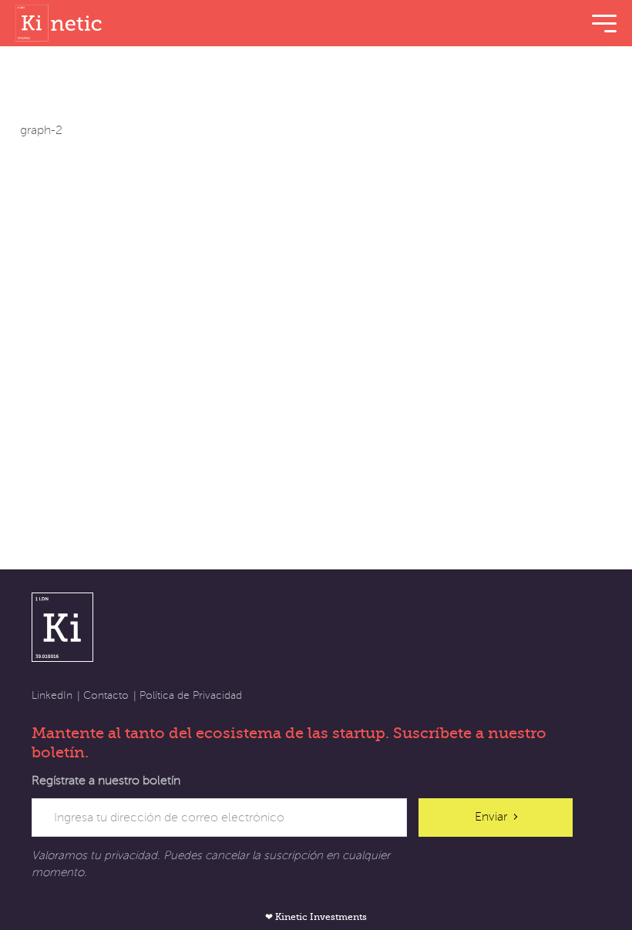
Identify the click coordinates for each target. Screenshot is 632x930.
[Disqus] (316, 330)
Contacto (106, 695)
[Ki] (61, 23)
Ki (62, 627)
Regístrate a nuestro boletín (106, 780)
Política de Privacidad (191, 695)
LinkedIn (52, 695)
